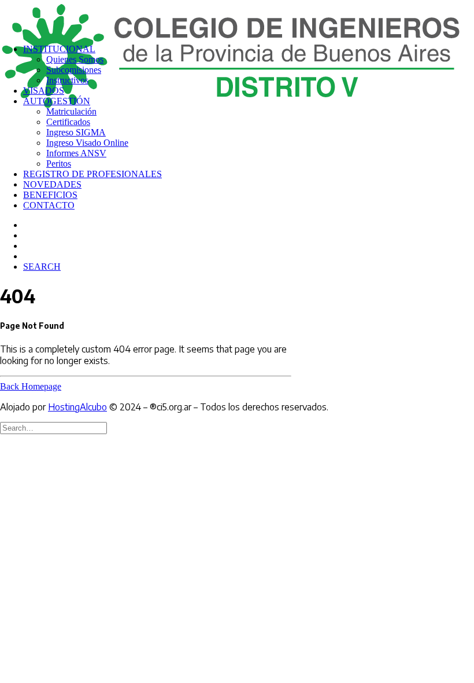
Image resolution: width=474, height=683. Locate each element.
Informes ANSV (76, 153)
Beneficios (50, 195)
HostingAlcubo (77, 407)
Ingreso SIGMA (76, 132)
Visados (43, 91)
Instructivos (67, 80)
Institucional (59, 49)
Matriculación (71, 111)
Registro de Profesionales (92, 174)
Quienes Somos (74, 59)
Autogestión (56, 101)
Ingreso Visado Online (87, 143)
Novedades (52, 184)
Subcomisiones (73, 70)
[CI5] (237, 17)
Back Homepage (30, 386)
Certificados (68, 122)
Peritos (58, 163)
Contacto (49, 205)
